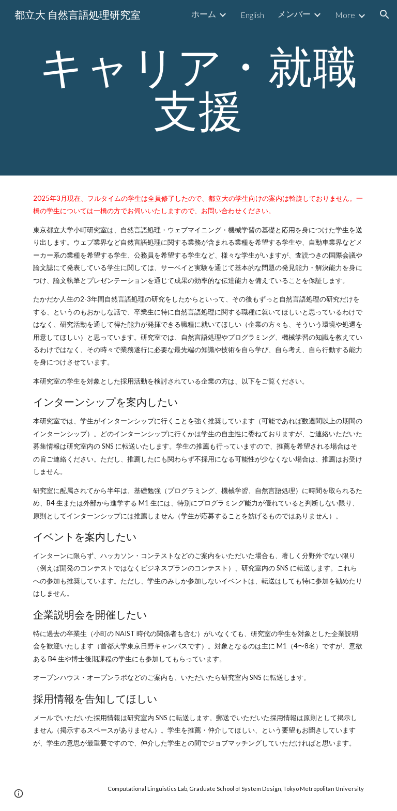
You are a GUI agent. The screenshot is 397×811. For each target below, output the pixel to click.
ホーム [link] (203, 14)
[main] (198, 88)
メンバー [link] (294, 14)
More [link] (345, 15)
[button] (384, 14)
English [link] (252, 15)
